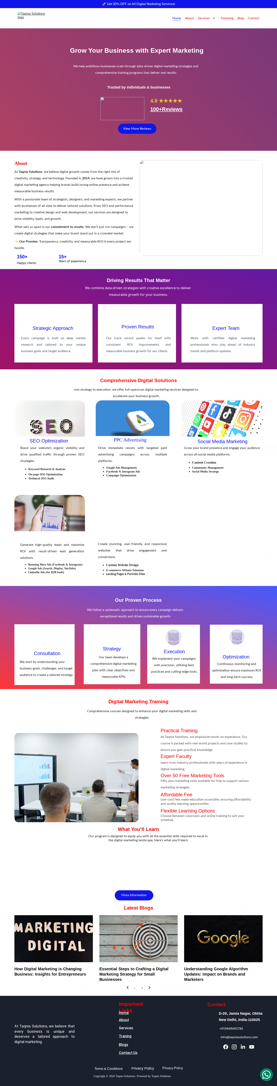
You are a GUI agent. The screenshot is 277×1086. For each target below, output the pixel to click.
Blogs (123, 1044)
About (189, 18)
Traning (125, 1036)
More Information (134, 895)
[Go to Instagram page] (234, 1046)
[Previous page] (127, 988)
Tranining (226, 18)
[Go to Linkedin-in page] (242, 1046)
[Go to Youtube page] (251, 1046)
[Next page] (149, 988)
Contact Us (128, 1053)
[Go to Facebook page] (225, 1046)
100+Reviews (166, 109)
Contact (253, 18)
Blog (240, 18)
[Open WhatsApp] (266, 1074)
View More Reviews (137, 128)
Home (176, 18)
